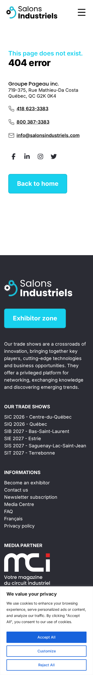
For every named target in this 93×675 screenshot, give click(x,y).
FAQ (8, 511)
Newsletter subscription (30, 497)
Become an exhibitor (27, 482)
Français (13, 518)
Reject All (46, 665)
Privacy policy (19, 526)
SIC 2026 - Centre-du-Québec (38, 417)
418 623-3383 (32, 108)
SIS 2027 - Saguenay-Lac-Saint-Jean (45, 445)
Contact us (16, 490)
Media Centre (19, 504)
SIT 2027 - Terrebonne (29, 453)
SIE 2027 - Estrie (22, 438)
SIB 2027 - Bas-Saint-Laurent (36, 431)
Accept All (46, 637)
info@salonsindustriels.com (48, 135)
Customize (46, 651)
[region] (46, 630)
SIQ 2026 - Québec (25, 424)
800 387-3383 (33, 122)
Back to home (37, 183)
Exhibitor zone (35, 318)
